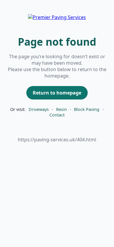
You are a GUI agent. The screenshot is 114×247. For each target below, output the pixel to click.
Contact (57, 115)
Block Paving (86, 109)
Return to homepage (57, 93)
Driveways (39, 109)
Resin (61, 109)
